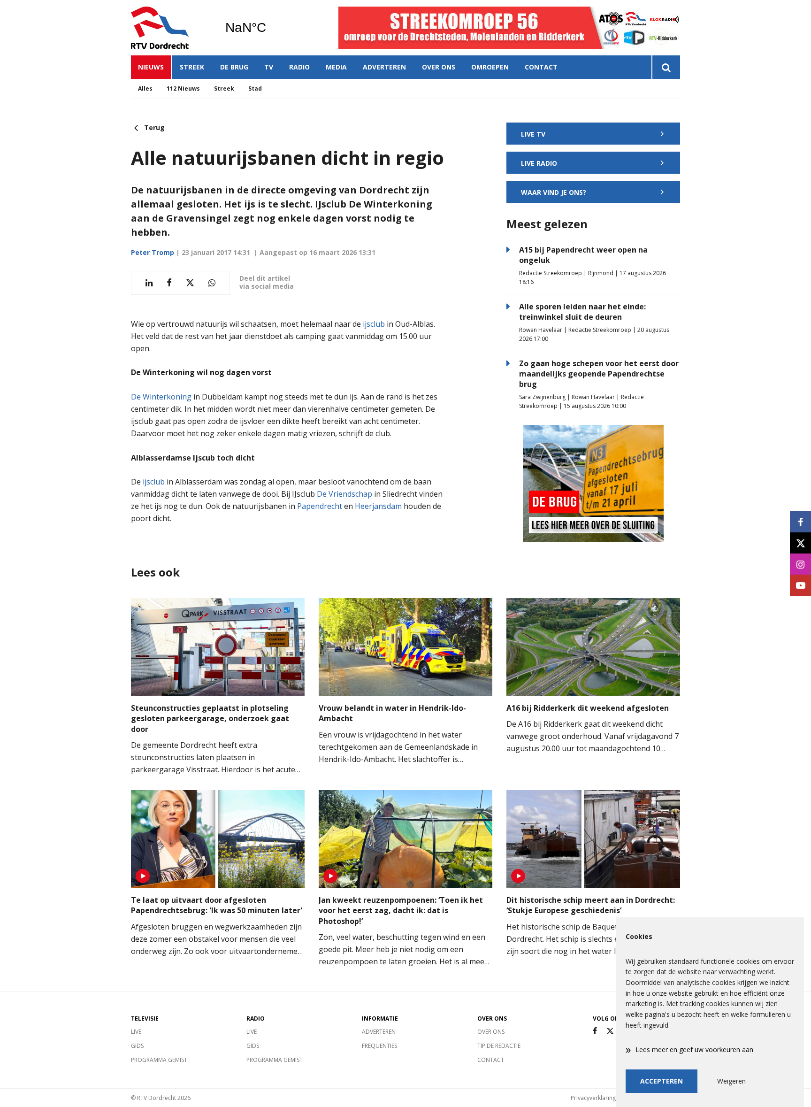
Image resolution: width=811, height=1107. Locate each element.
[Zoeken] (665, 67)
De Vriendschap (344, 494)
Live (136, 1032)
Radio (299, 66)
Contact (541, 66)
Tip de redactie (498, 1046)
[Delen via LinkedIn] (149, 282)
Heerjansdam (378, 506)
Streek (192, 66)
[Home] (171, 28)
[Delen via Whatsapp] (211, 282)
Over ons (438, 66)
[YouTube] (800, 585)
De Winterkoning (161, 397)
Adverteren (384, 66)
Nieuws (151, 66)
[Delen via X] (190, 282)
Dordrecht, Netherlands (269, 28)
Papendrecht (319, 506)
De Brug (234, 66)
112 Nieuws (183, 88)
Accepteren (661, 1080)
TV (268, 66)
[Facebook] (595, 1031)
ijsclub (374, 324)
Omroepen (490, 66)
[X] (610, 1031)
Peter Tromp (152, 252)
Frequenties (379, 1046)
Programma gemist (159, 1060)
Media (336, 66)
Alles (145, 88)
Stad (255, 88)
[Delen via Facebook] (169, 282)
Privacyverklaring (593, 1098)
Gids (137, 1046)
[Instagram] (800, 564)
